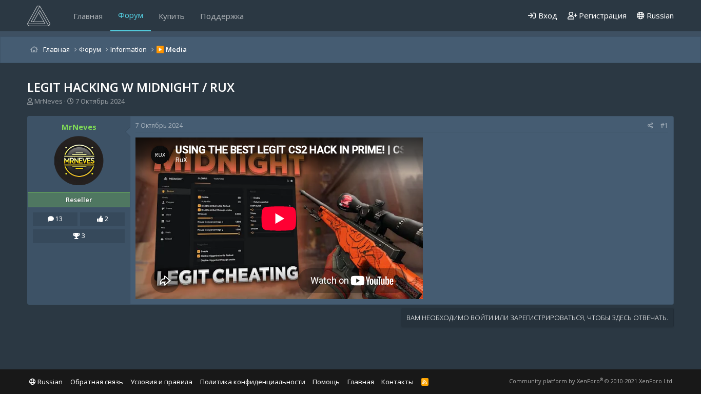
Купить (172, 16)
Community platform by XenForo (591, 381)
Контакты (397, 381)
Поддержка (222, 16)
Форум (130, 15)
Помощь (326, 381)
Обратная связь (96, 381)
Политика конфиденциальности (252, 381)
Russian (659, 15)
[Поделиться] (650, 126)
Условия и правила (161, 381)
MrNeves (48, 101)
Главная (88, 16)
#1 (664, 125)
